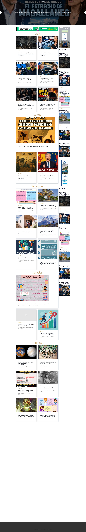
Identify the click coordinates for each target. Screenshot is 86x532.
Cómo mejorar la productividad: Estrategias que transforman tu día (47, 334)
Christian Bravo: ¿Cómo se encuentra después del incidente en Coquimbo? (26, 80)
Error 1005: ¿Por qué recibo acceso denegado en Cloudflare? (26, 325)
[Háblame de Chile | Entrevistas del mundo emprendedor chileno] (42, 1)
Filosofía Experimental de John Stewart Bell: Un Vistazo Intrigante (47, 388)
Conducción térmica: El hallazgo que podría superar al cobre (48, 362)
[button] (69, 5)
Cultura (20, 388)
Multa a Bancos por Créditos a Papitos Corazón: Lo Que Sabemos (25, 208)
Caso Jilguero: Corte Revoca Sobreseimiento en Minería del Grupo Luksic (25, 177)
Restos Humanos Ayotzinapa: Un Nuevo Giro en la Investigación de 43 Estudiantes (26, 54)
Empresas (20, 205)
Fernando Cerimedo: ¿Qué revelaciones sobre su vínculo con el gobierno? (26, 105)
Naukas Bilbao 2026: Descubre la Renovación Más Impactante (25, 391)
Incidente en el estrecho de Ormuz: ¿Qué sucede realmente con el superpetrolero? (47, 105)
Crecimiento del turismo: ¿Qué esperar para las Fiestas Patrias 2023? (47, 231)
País (19, 50)
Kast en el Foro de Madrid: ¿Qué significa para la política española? (47, 176)
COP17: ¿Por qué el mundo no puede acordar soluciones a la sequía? (33, 146)
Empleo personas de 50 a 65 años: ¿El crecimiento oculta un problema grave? (48, 263)
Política (20, 144)
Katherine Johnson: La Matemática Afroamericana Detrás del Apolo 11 (47, 415)
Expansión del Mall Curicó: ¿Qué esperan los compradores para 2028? (43, 13)
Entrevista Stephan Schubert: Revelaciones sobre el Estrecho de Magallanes (47, 54)
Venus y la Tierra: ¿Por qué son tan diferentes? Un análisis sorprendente (25, 363)
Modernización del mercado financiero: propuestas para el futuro (26, 258)
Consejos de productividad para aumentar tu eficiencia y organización (33, 304)
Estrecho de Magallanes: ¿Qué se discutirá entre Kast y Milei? (47, 79)
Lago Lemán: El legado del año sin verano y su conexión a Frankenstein (26, 415)
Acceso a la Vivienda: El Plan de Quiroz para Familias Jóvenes (25, 232)
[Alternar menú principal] (68, 2)
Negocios (20, 322)
